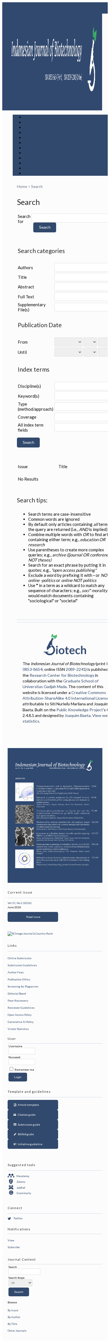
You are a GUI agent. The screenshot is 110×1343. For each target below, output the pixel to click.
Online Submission (20, 958)
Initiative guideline (29, 1144)
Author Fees (16, 972)
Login (30, 127)
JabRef (21, 1187)
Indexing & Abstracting (48, 163)
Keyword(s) (28, 396)
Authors (25, 267)
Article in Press (40, 173)
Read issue (32, 916)
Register (33, 132)
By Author (14, 1317)
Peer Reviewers (18, 1000)
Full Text (26, 296)
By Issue (13, 1310)
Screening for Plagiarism (23, 986)
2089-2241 (75, 669)
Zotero (21, 1181)
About (30, 122)
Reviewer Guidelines (21, 1007)
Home (30, 117)
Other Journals (17, 1330)
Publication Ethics (19, 979)
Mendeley (22, 1176)
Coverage (27, 416)
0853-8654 (32, 669)
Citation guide (26, 1114)
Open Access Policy (20, 1014)
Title (22, 277)
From (23, 341)
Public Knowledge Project (79, 709)
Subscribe (14, 1247)
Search (31, 137)
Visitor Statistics (18, 1029)
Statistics (34, 157)
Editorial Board (17, 993)
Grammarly (24, 1193)
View (11, 1240)
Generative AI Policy (21, 1021)
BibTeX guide (25, 1134)
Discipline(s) (29, 386)
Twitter (18, 1218)
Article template (28, 1104)
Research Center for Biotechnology (62, 675)
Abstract (26, 286)
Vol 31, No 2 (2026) (20, 903)
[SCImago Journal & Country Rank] (30, 933)
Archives (33, 147)
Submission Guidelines (22, 965)
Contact (32, 168)
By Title (12, 1323)
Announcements (40, 152)
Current (32, 142)
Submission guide (28, 1124)
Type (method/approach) (35, 406)
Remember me (24, 1069)
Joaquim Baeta (78, 715)
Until (22, 352)
